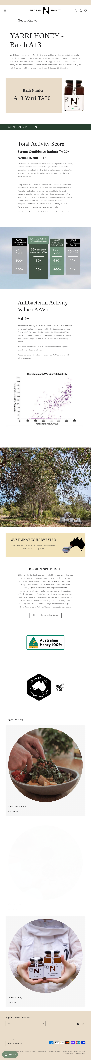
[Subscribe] (43, 1023)
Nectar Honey (19, 1051)
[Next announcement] (86, 2)
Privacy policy (69, 1053)
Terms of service (80, 1053)
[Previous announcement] (4, 2)
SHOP (10, 1002)
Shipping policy (67, 1051)
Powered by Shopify (30, 1051)
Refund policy (42, 1051)
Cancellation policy (79, 1051)
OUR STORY (13, 909)
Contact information (54, 1051)
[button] (4, 10)
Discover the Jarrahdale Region (45, 615)
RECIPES (11, 812)
